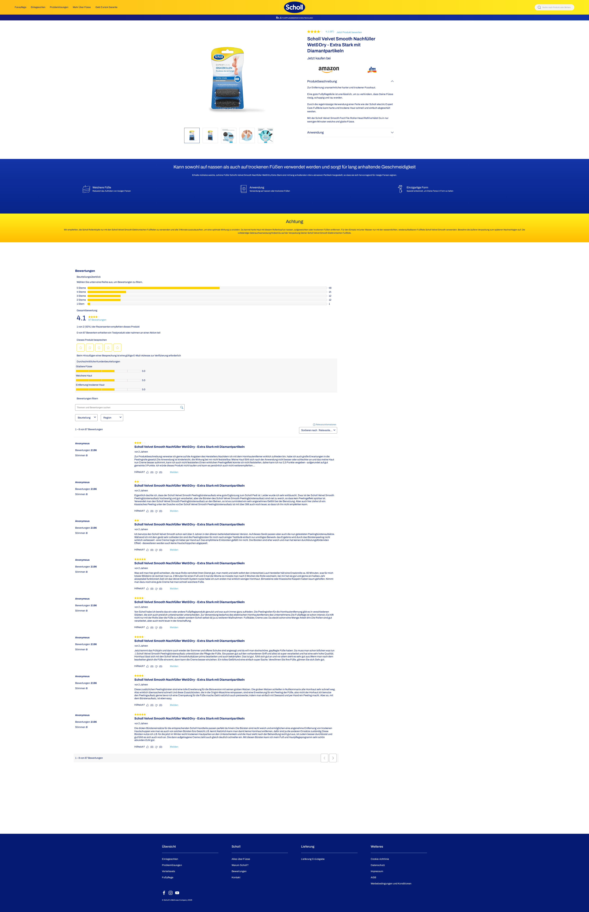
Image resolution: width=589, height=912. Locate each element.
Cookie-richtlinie (380, 859)
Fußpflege (167, 877)
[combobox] (554, 7)
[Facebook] (164, 893)
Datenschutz (378, 865)
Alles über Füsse (241, 859)
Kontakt (236, 877)
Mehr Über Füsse (82, 7)
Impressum (377, 871)
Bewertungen (239, 871)
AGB (373, 877)
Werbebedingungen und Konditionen (391, 883)
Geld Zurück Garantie (106, 7)
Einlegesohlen (38, 7)
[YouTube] (177, 893)
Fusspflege (20, 7)
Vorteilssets (168, 871)
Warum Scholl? (240, 865)
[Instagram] (171, 893)
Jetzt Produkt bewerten (349, 32)
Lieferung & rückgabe (313, 859)
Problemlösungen (59, 7)
